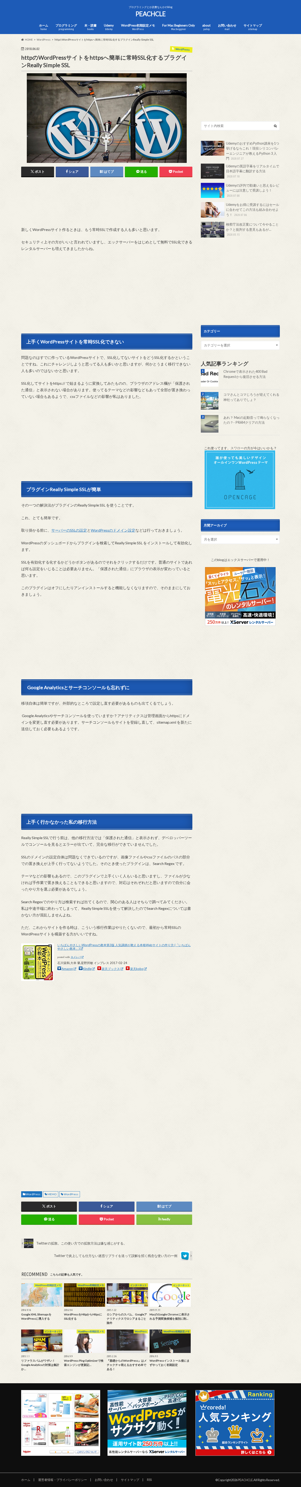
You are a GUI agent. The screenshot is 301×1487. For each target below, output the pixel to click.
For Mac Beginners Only (178, 27)
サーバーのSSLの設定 (69, 530)
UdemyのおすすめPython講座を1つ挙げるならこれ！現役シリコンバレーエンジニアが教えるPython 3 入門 (252, 151)
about (206, 27)
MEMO (52, 1194)
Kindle (87, 969)
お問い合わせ (227, 27)
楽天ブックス (111, 969)
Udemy (109, 27)
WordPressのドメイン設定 (113, 530)
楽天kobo (136, 969)
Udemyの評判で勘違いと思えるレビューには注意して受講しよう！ (252, 190)
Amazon (67, 969)
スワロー (237, 448)
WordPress (33, 1194)
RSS (149, 1480)
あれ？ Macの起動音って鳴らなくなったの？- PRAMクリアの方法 (251, 420)
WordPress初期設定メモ (138, 27)
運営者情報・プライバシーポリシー (62, 1480)
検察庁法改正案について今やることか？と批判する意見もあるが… (252, 229)
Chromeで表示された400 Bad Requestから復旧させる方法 (245, 374)
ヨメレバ (76, 957)
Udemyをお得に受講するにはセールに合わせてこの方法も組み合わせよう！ (252, 210)
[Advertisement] (106, 207)
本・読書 (90, 27)
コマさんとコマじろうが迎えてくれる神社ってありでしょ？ (251, 397)
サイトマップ (253, 27)
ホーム (43, 27)
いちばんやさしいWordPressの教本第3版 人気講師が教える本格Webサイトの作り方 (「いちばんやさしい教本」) (124, 947)
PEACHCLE (150, 14)
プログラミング (66, 27)
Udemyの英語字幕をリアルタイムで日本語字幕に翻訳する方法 (252, 171)
